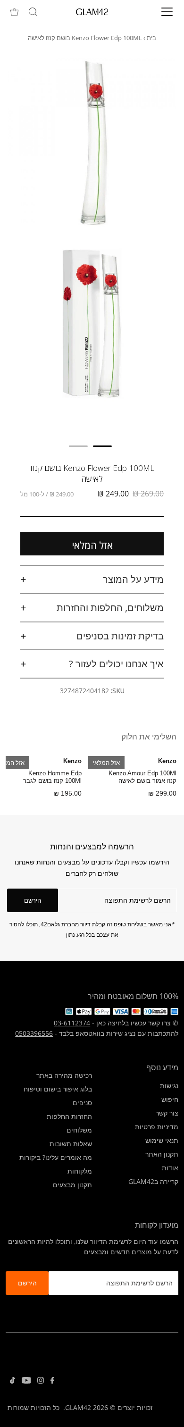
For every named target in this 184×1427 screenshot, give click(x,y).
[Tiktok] (12, 1381)
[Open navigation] (159, 12)
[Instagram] (40, 1381)
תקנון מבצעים (72, 1184)
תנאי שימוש (161, 1140)
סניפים (82, 1102)
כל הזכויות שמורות (33, 1407)
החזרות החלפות (69, 1116)
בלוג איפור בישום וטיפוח (58, 1088)
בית (151, 38)
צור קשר (167, 1112)
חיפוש (169, 1099)
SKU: (118, 690)
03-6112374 (72, 1022)
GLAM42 (78, 1407)
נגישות (169, 1085)
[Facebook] (52, 1381)
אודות (170, 1167)
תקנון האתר (161, 1154)
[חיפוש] (33, 12)
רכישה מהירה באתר (64, 1075)
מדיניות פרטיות (156, 1126)
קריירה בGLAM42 (153, 1181)
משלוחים (79, 1129)
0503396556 (34, 1033)
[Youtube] (26, 1381)
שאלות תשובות (71, 1143)
